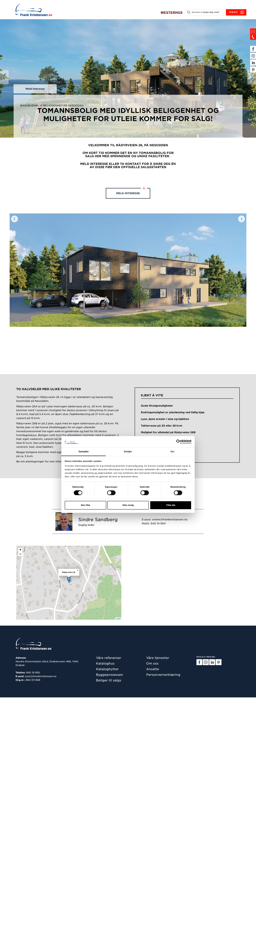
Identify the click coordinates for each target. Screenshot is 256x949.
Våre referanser (108, 658)
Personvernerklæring (163, 675)
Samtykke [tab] (84, 451)
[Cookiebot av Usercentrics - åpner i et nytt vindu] (178, 442)
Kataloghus (105, 663)
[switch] (111, 492)
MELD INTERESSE (128, 193)
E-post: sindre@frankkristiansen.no (165, 519)
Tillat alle (170, 505)
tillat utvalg (128, 505)
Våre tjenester (157, 658)
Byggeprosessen (109, 675)
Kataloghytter (107, 669)
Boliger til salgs (108, 680)
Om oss (152, 663)
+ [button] (20, 549)
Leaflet (118, 618)
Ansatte (152, 669)
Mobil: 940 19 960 (154, 523)
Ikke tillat (85, 505)
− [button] (20, 554)
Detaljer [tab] (128, 451)
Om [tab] (172, 451)
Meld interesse (35, 88)
